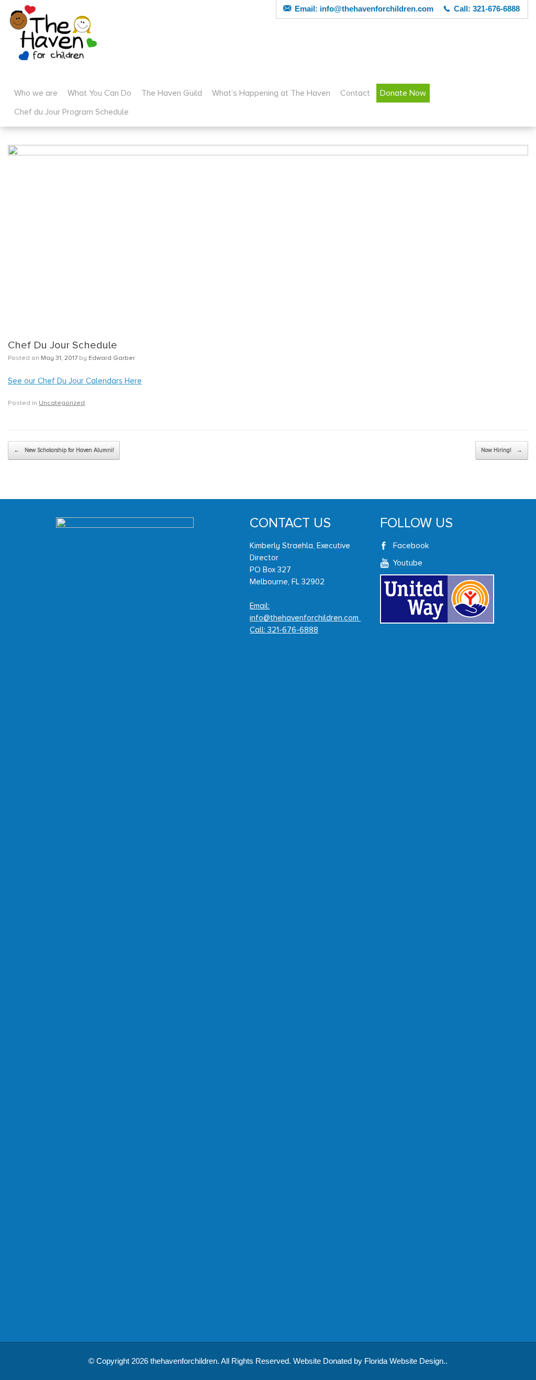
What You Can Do (99, 93)
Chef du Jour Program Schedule (71, 112)
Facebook (411, 545)
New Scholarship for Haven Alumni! (64, 450)
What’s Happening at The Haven (271, 93)
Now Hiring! (501, 450)
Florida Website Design (403, 1360)
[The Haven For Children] (53, 32)
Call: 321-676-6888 (284, 630)
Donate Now (403, 93)
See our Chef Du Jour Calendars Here (75, 381)
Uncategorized (62, 403)
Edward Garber (111, 358)
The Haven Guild (171, 93)
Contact (355, 93)
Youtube (407, 563)
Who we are (36, 93)
